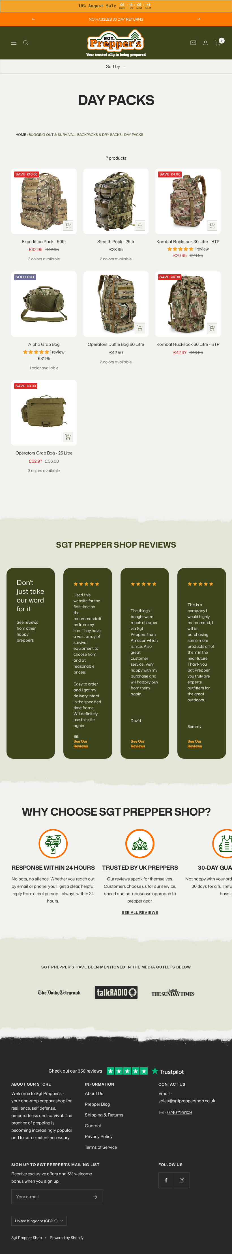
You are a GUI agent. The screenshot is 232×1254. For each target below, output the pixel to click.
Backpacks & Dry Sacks (99, 134)
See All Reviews (140, 912)
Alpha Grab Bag (44, 344)
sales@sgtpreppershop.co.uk (186, 1101)
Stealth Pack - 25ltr (115, 242)
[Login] (205, 42)
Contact (93, 1126)
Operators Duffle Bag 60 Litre (116, 344)
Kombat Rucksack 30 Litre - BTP (188, 242)
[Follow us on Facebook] (166, 1180)
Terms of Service (101, 1147)
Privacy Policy (99, 1136)
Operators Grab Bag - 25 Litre (44, 453)
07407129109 (179, 1112)
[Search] (25, 42)
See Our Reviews (81, 744)
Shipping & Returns (104, 1115)
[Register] (95, 1197)
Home (21, 134)
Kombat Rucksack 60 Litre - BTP (188, 344)
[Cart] (218, 43)
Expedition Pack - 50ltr (44, 242)
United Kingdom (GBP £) (36, 1220)
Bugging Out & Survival (52, 134)
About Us (94, 1093)
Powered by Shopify (66, 1237)
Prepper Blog (97, 1104)
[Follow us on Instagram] (182, 1180)
